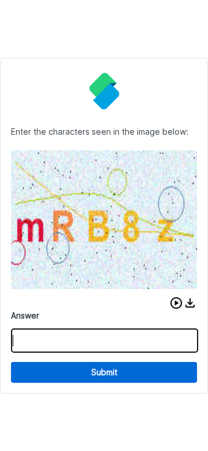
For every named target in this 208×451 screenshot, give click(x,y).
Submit (104, 372)
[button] (176, 303)
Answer (25, 315)
